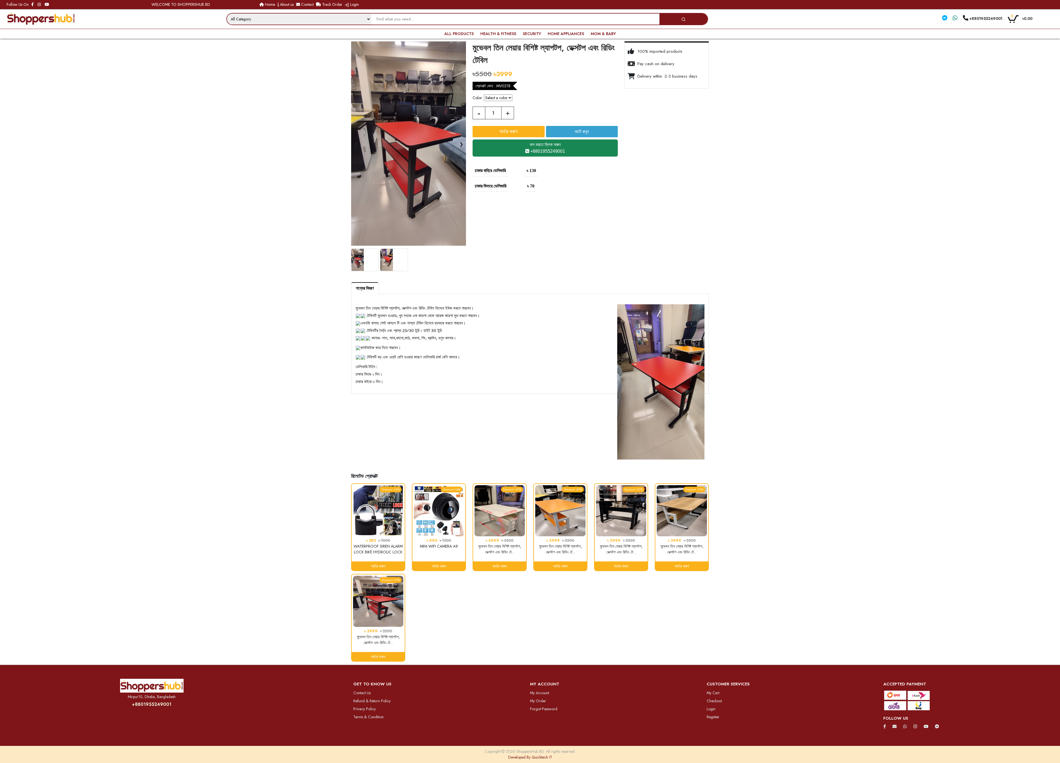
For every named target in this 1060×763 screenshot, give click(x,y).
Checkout (714, 701)
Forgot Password (543, 709)
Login (354, 4)
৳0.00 (1021, 18)
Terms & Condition (368, 717)
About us (286, 4)
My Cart (713, 693)
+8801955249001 (151, 704)
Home (269, 4)
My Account (539, 693)
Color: (478, 98)
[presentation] (355, 143)
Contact (307, 4)
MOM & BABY (603, 33)
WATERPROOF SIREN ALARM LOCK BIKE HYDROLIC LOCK (378, 549)
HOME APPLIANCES (566, 33)
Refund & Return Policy (372, 701)
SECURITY (532, 33)
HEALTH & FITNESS (498, 33)
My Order (538, 701)
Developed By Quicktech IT (530, 757)
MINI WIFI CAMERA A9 (439, 546)
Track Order (331, 4)
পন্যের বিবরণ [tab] (365, 288)
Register (713, 717)
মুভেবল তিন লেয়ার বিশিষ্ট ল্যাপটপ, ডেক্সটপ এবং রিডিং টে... (499, 549)
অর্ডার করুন (378, 566)
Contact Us (362, 693)
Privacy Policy (364, 709)
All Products (459, 33)
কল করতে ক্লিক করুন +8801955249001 (547, 148)
